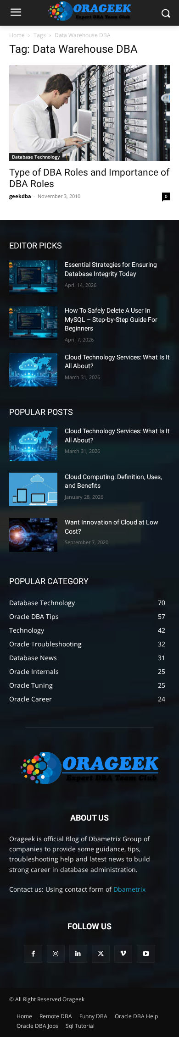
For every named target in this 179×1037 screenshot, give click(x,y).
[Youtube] (146, 954)
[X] (101, 954)
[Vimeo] (123, 954)
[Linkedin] (78, 954)
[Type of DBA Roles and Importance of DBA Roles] (89, 113)
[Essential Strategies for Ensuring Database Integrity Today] (33, 277)
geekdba (20, 196)
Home (17, 35)
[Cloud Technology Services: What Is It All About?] (33, 370)
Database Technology (36, 157)
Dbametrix (129, 889)
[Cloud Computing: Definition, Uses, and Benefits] (33, 490)
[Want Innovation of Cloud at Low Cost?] (33, 535)
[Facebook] (33, 954)
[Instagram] (56, 954)
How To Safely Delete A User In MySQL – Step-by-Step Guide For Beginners (111, 319)
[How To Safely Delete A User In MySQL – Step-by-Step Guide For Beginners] (33, 323)
